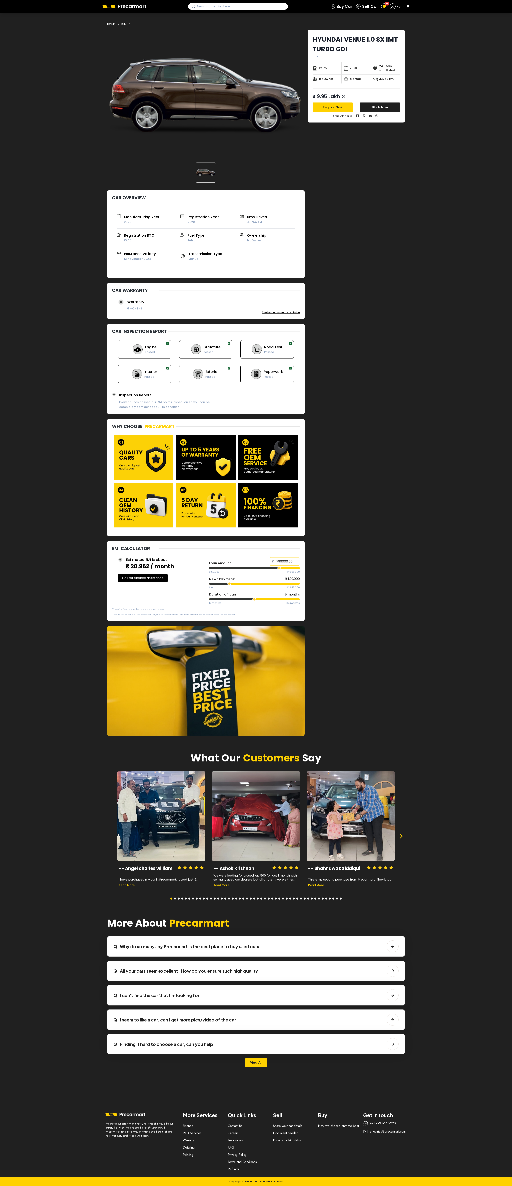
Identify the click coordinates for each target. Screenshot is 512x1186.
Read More (127, 885)
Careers (233, 1133)
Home (111, 24)
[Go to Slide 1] (206, 173)
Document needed (285, 1133)
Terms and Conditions (242, 1162)
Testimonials (236, 1140)
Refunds (233, 1169)
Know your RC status (287, 1140)
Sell (370, 6)
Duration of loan (222, 594)
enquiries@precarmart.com (388, 1132)
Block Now (380, 107)
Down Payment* (222, 578)
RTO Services (192, 1133)
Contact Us (235, 1126)
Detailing (189, 1147)
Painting (188, 1154)
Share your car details (287, 1126)
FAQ (231, 1147)
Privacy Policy (237, 1154)
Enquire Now (333, 107)
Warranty (189, 1140)
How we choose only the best (338, 1126)
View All (256, 1062)
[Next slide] (401, 836)
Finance (188, 1126)
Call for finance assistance (143, 578)
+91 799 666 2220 (383, 1123)
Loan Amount (220, 563)
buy (124, 24)
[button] (206, 96)
